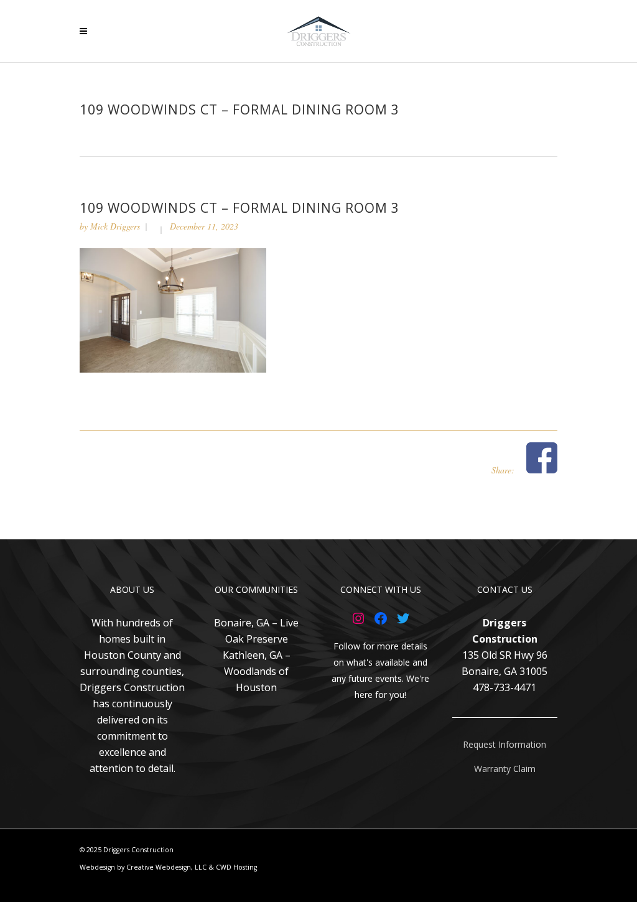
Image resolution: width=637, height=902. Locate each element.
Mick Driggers (115, 226)
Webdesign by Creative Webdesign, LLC (143, 867)
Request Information (504, 744)
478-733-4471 (504, 687)
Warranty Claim (505, 768)
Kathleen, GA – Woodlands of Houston (257, 671)
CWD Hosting (236, 867)
